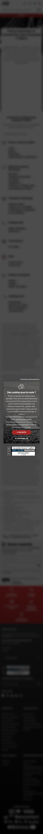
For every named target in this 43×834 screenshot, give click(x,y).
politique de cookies (23, 419)
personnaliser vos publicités (17, 424)
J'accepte (22, 432)
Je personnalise (21, 438)
